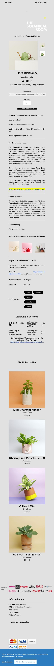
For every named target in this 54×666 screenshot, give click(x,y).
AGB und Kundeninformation (20, 607)
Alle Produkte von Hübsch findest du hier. (27, 189)
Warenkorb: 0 (43, 3)
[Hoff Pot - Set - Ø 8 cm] (27, 534)
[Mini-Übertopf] (27, 389)
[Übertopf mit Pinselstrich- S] (27, 438)
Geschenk (39, 292)
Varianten (27, 91)
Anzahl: (27, 100)
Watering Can (31, 302)
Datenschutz (14, 612)
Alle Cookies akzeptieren (25, 662)
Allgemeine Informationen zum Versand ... (27, 342)
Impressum (13, 610)
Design (29, 292)
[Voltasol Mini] (27, 486)
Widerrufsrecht (14, 615)
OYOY (29, 307)
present (29, 297)
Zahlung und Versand (17, 604)
